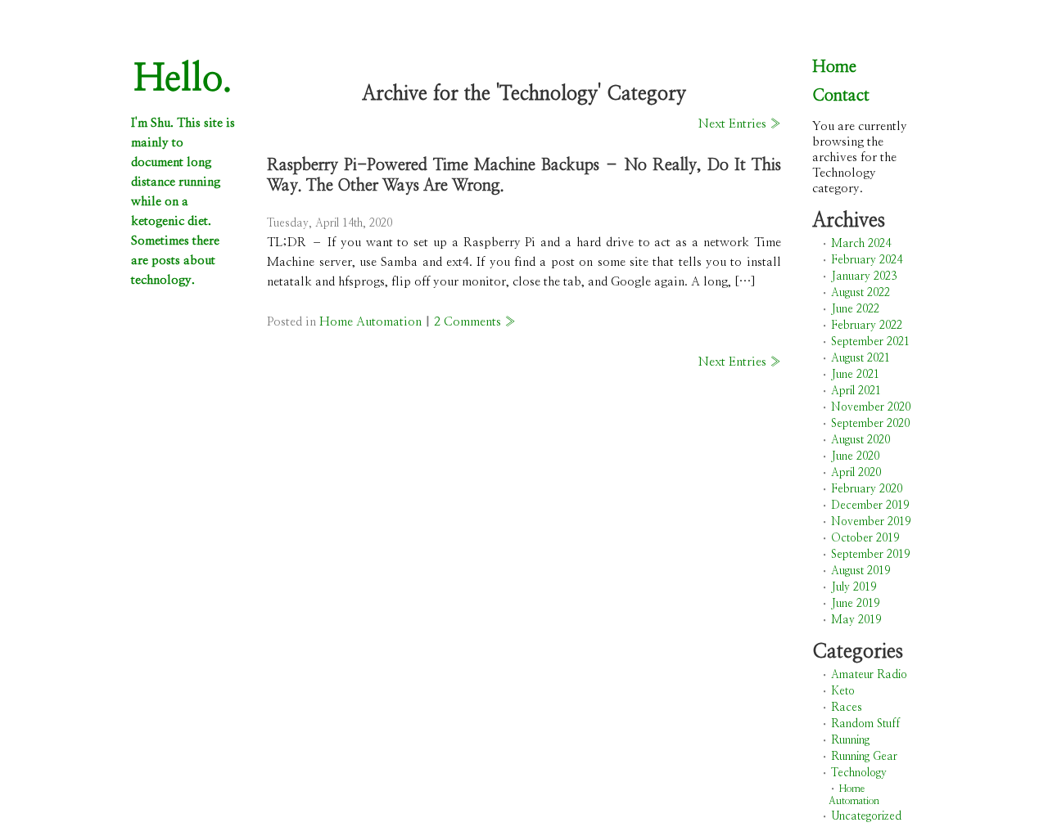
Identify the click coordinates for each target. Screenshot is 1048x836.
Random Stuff (865, 724)
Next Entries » (739, 124)
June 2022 (855, 309)
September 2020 (870, 423)
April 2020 (856, 473)
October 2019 (865, 538)
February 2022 (866, 325)
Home (834, 67)
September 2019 (870, 554)
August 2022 (860, 293)
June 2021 (855, 374)
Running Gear (864, 756)
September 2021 (870, 342)
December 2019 (870, 505)
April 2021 (856, 391)
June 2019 (855, 603)
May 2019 (856, 620)
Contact (841, 96)
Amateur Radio (869, 675)
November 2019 (870, 522)
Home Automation (370, 322)
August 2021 (860, 358)
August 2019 (860, 571)
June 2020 (855, 456)
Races (846, 707)
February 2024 (866, 260)
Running (850, 740)
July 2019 (853, 587)
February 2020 (866, 489)
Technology (859, 773)
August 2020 (860, 440)
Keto (843, 691)
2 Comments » (475, 322)
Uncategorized (866, 816)
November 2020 (870, 407)
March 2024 (861, 243)
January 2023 (864, 276)
